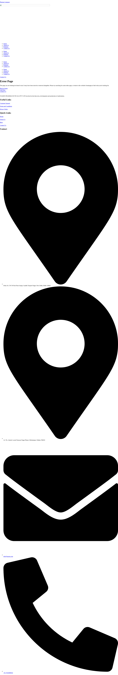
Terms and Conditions (6, 106)
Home (5, 43)
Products (5, 47)
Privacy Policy (4, 109)
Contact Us (6, 48)
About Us (6, 45)
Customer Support (5, 103)
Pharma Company (5, 2)
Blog (1, 122)
